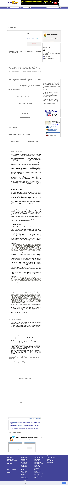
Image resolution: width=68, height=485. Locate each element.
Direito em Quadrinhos (24, 476)
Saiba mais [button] (48, 483)
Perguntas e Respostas (24, 463)
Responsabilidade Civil (37, 470)
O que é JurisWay (10, 457)
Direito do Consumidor (37, 466)
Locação (35, 469)
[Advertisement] (34, 17)
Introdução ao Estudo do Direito (38, 457)
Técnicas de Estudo (50, 462)
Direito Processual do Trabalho (38, 463)
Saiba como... (34, 44)
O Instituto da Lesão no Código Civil (49, 103)
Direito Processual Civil (37, 462)
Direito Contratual (36, 475)
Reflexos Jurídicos (23, 472)
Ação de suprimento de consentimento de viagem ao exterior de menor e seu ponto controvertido (51, 105)
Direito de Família (36, 460)
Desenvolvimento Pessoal (51, 457)
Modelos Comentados (24, 462)
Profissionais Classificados (11, 459)
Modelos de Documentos (24, 461)
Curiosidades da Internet (24, 478)
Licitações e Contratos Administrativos (39, 473)
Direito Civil (27, 29)
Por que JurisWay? (10, 458)
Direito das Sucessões (37, 472)
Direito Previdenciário (37, 467)
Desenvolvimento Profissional (51, 458)
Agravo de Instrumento (47, 56)
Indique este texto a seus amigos (32, 38)
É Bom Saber (23, 469)
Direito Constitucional (37, 474)
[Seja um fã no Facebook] (58, 6)
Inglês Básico (49, 459)
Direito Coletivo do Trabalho (38, 461)
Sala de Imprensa (23, 470)
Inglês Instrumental (50, 460)
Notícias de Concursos (24, 466)
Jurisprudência (23, 474)
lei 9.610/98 (14, 422)
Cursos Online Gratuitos (24, 457)
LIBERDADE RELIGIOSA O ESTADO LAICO (51, 91)
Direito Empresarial (37, 459)
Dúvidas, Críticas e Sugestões (11, 469)
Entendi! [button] (64, 483)
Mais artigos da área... (56, 107)
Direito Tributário (36, 468)
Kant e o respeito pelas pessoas (49, 58)
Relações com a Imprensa (51, 461)
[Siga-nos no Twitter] (59, 6)
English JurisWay (23, 480)
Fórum (22, 479)
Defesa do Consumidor (24, 471)
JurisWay (9, 29)
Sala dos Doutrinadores (15, 29)
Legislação (22, 473)
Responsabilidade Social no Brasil (12, 460)
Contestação (46, 46)
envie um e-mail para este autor (49, 41)
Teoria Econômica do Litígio (38, 476)
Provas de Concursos (24, 459)
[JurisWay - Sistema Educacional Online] (13, 4)
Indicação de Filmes (24, 477)
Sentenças (22, 475)
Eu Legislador (23, 467)
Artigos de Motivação (24, 464)
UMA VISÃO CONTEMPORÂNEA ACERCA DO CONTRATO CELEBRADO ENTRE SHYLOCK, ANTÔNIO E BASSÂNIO (50, 96)
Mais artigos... (58, 60)
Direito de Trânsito (36, 471)
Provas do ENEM (23, 460)
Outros (35, 477)
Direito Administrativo (37, 464)
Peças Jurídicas (22, 29)
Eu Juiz (22, 468)
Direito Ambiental (36, 465)
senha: (10, 448)
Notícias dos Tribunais (24, 465)
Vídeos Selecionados (24, 458)
